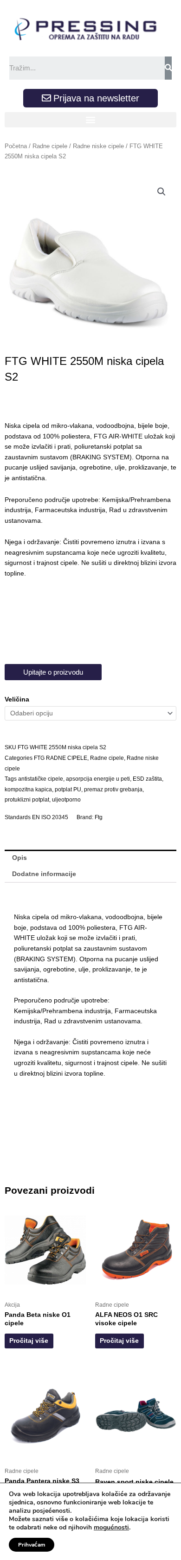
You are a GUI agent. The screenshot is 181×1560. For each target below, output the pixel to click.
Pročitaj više (28, 1340)
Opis (19, 857)
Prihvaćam (31, 1544)
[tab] (90, 858)
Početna (16, 146)
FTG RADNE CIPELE (60, 758)
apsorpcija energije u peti (98, 779)
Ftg (99, 817)
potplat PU (68, 789)
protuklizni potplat (27, 799)
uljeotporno (66, 799)
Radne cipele (49, 146)
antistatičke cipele (40, 779)
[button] (90, 119)
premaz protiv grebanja (113, 789)
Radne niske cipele (98, 146)
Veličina (17, 699)
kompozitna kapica (28, 789)
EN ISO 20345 (50, 817)
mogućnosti (111, 1527)
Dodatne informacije (44, 874)
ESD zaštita (147, 779)
